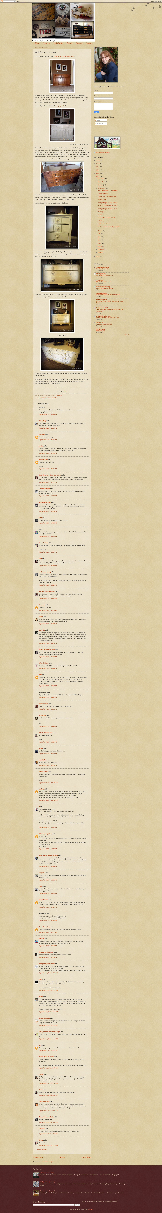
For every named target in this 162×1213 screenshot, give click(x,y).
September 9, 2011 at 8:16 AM (48, 920)
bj (39, 806)
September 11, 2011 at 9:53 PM (48, 1068)
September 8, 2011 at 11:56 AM (48, 800)
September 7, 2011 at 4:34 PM (48, 726)
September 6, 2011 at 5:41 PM (48, 439)
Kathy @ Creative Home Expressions (50, 475)
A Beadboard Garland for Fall (107, 196)
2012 (98, 173)
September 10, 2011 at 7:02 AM (48, 973)
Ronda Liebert (43, 459)
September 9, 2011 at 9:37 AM (48, 932)
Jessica (41, 446)
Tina (40, 558)
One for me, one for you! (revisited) (108, 227)
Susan (41, 1090)
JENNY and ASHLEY (45, 502)
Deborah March (43, 663)
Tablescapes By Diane (45, 834)
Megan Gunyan (43, 900)
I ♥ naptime (99, 280)
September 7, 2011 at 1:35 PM (48, 643)
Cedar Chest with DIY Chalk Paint (107, 190)
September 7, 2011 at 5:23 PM (48, 742)
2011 (98, 176)
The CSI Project (100, 329)
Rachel (41, 996)
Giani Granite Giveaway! (47, 1191)
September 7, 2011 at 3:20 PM (48, 686)
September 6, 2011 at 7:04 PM (48, 523)
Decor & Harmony (44, 1101)
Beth (40, 674)
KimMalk (41, 938)
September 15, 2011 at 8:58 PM (48, 1134)
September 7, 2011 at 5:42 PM (48, 753)
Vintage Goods (102, 199)
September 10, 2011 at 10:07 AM (48, 990)
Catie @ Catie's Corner (45, 733)
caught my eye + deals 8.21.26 (104, 275)
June (99, 237)
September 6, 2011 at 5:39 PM (48, 428)
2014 (98, 167)
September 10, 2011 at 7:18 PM (48, 1025)
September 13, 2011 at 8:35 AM (48, 1110)
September (101, 188)
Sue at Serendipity (44, 927)
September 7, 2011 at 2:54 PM (48, 657)
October (100, 185)
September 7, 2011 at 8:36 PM (48, 765)
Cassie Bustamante (44, 488)
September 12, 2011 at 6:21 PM (48, 1095)
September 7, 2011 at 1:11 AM (48, 598)
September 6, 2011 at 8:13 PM (48, 565)
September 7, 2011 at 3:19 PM (48, 668)
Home (37, 43)
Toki (40, 979)
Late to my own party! (46, 1173)
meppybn (42, 630)
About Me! (46, 43)
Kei (40, 1045)
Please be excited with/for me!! (107, 205)
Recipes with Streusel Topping (104, 288)
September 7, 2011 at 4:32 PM (48, 709)
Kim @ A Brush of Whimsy (47, 591)
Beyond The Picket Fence (103, 316)
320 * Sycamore (101, 274)
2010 (98, 256)
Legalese (89, 43)
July (99, 234)
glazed (54, 398)
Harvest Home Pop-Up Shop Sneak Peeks (107, 317)
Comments (99, 123)
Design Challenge (103, 193)
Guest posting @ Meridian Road (107, 209)
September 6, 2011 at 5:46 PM (48, 469)
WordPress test (100, 330)
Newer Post (38, 1157)
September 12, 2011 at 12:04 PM (48, 1083)
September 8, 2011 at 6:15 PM (48, 866)
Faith (40, 886)
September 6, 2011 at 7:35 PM (48, 536)
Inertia (100, 215)
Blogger (90, 1209)
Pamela (41, 1074)
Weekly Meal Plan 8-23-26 (103, 281)
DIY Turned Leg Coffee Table (104, 324)
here (65, 391)
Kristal (41, 1140)
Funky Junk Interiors (102, 267)
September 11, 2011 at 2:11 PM (48, 1050)
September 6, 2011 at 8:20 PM (48, 585)
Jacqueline (42, 873)
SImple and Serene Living (47, 649)
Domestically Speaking (103, 287)
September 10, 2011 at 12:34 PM (48, 1012)
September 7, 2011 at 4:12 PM (48, 697)
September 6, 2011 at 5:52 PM (48, 482)
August (100, 231)
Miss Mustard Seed (101, 293)
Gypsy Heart (42, 715)
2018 (98, 164)
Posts (98, 120)
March (100, 246)
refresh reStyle (43, 771)
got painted (61, 106)
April (100, 243)
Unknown (42, 434)
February (101, 249)
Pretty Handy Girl (101, 299)
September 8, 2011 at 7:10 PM (48, 907)
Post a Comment (42, 1149)
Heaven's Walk (43, 543)
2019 (98, 160)
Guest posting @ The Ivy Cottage (107, 203)
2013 (98, 170)
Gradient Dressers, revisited (106, 218)
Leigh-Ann (42, 1128)
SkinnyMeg (42, 421)
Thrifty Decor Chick (102, 308)
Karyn (41, 616)
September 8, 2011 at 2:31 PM (48, 827)
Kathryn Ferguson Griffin (47, 963)
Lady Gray (101, 221)
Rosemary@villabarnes (46, 952)
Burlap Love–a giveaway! (47, 1182)
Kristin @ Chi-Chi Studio (46, 1057)
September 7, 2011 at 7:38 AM (48, 610)
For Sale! (70, 43)
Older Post (86, 1157)
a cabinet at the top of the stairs (64, 56)
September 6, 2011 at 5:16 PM (48, 414)
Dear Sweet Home (44, 1018)
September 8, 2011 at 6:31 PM (48, 880)
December (101, 179)
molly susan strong (45, 572)
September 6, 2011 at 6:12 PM (48, 496)
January (100, 252)
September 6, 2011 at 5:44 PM (48, 453)
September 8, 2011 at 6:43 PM (48, 893)
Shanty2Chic (99, 322)
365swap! (100, 211)
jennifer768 (42, 760)
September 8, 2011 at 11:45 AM (48, 783)
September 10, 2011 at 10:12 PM (48, 1039)
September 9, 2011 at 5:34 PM (48, 946)
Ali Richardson (43, 704)
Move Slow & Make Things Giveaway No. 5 (108, 294)
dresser (49, 398)
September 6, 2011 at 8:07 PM (48, 552)
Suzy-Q (41, 748)
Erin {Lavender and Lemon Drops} (49, 1031)
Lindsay (41, 789)
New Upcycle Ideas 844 (102, 269)
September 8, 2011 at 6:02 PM (48, 849)
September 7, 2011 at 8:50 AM (48, 624)
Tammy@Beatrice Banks (46, 1117)
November (101, 182)
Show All (127, 334)
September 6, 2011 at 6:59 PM (48, 511)
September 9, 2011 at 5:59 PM (48, 957)
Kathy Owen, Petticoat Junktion (48, 855)
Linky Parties (58, 43)
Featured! (79, 43)
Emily (40, 517)
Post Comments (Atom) (48, 1162)
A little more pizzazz (104, 224)
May (99, 240)
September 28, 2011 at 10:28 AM (48, 1145)
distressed (43, 398)
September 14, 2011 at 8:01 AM (48, 1122)
